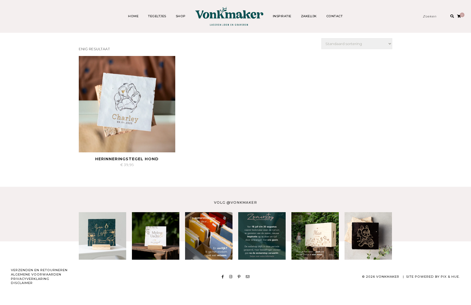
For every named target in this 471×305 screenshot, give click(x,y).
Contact (334, 16)
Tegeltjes (157, 16)
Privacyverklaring (30, 279)
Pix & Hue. (450, 277)
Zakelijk (309, 16)
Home (133, 16)
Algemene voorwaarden (36, 274)
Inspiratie (282, 16)
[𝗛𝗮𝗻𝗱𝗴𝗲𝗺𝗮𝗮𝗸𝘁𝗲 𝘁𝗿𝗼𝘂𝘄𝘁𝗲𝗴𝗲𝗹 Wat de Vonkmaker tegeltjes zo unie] (155, 236)
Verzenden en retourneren (39, 270)
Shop (181, 16)
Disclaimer (22, 283)
